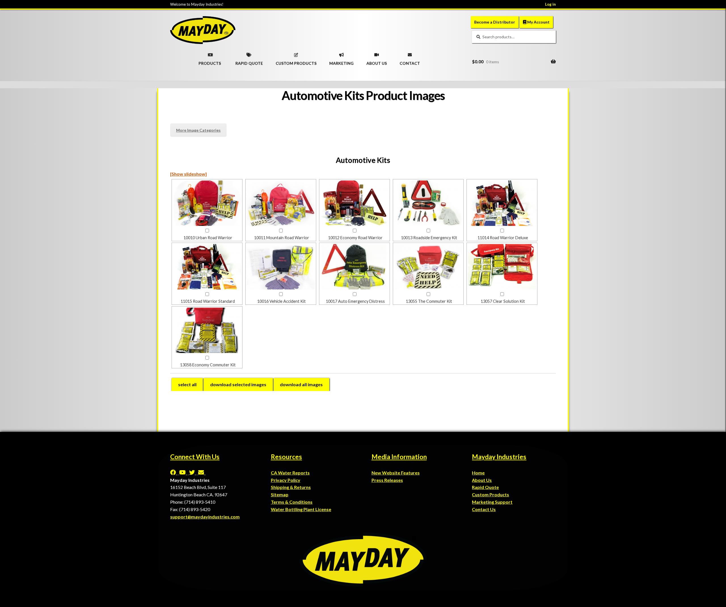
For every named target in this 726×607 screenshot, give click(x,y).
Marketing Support (492, 502)
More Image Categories (198, 130)
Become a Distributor (494, 22)
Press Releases (387, 480)
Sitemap (279, 494)
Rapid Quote (485, 487)
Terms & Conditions (292, 502)
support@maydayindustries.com (205, 516)
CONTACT (410, 61)
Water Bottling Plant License (301, 509)
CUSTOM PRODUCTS (296, 61)
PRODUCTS (210, 61)
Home (478, 472)
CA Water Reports (290, 472)
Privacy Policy (285, 480)
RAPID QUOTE (249, 61)
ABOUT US (376, 61)
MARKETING (341, 61)
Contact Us (484, 509)
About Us (482, 480)
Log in (550, 4)
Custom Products (490, 494)
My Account (538, 22)
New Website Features (396, 472)
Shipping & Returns (291, 487)
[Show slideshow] (188, 174)
